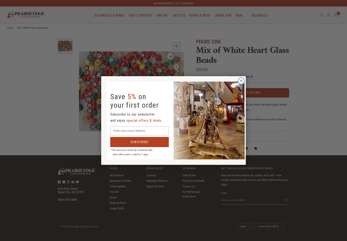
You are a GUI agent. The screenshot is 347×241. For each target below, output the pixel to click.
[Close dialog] (241, 81)
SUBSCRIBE (139, 142)
